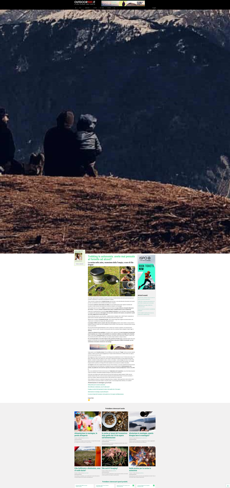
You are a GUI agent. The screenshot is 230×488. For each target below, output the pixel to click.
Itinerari (109, 7)
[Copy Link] (89, 400)
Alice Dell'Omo (78, 252)
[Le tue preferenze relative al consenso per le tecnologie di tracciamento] (228, 486)
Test (80, 7)
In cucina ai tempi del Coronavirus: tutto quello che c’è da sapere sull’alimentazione (106, 394)
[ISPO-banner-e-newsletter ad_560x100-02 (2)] (146, 272)
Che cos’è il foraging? (110, 468)
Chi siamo (102, 7)
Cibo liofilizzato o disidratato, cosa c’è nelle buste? (99, 386)
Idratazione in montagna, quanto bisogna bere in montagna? (141, 434)
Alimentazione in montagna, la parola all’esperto (98, 391)
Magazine (87, 7)
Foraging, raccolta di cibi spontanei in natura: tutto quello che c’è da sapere (104, 389)
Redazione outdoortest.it (143, 437)
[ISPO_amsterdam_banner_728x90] (123, 3)
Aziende (95, 7)
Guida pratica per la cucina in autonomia (96, 384)
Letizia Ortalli (86, 473)
